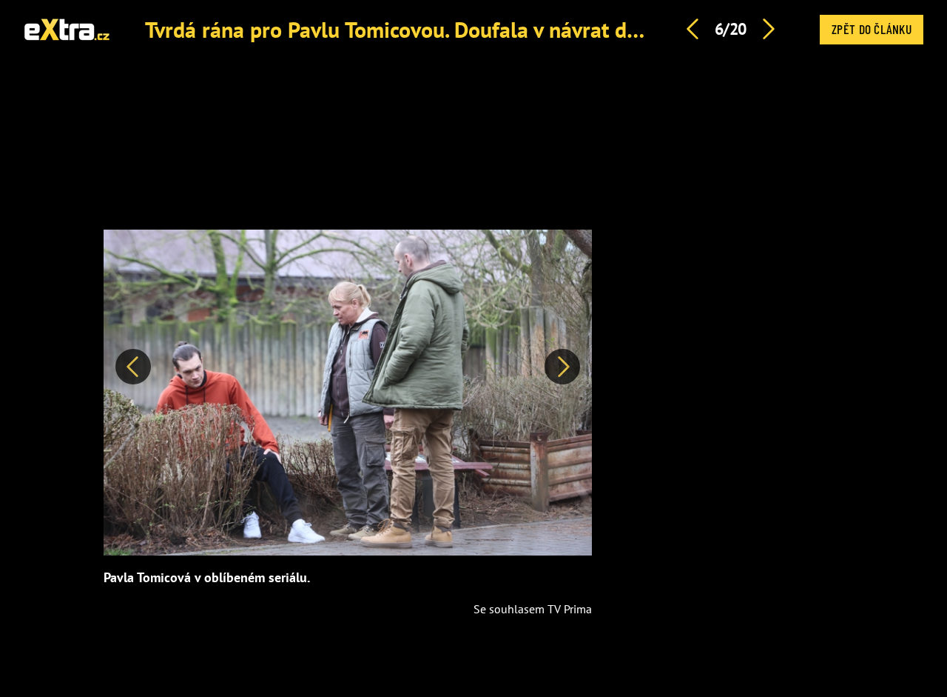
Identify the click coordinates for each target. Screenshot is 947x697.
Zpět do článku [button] (871, 29)
